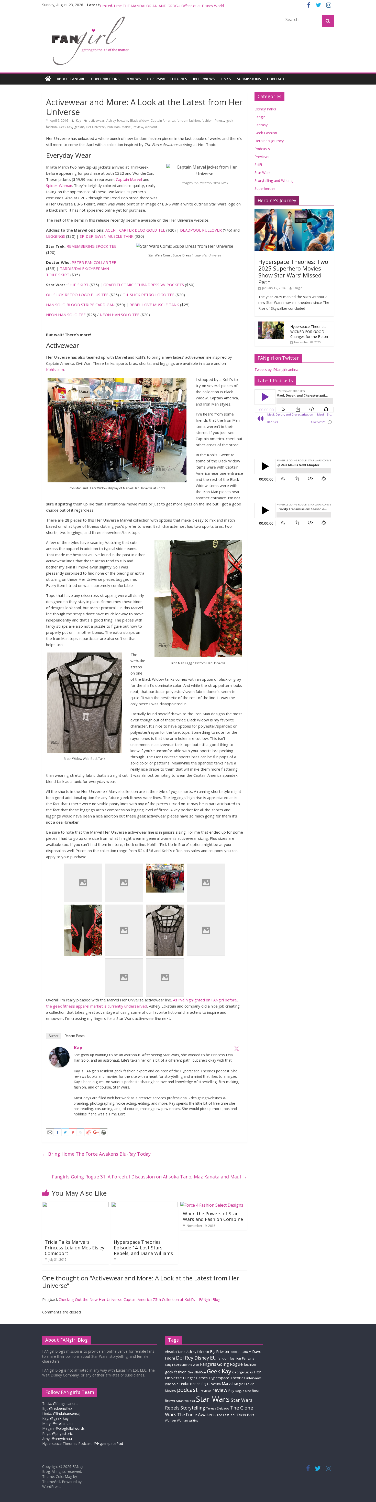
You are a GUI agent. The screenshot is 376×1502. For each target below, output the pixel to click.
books (235, 1351)
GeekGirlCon (196, 1372)
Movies (170, 1390)
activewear (96, 120)
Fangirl (260, 117)
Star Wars (263, 172)
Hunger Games (195, 1377)
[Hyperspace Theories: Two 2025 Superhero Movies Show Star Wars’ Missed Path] (294, 212)
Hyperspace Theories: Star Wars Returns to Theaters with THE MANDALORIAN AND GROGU (176, 4)
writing (193, 1420)
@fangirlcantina (66, 1403)
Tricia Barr (245, 1414)
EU (213, 1357)
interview (253, 1378)
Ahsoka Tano (175, 1351)
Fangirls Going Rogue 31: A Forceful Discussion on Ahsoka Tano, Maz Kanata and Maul (149, 1177)
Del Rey (184, 1357)
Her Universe (95, 127)
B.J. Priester (220, 1351)
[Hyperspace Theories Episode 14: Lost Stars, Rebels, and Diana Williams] (144, 1205)
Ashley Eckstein (117, 120)
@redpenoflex (60, 1408)
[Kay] (59, 1050)
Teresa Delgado (217, 1408)
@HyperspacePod (108, 1443)
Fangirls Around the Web (182, 1364)
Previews (262, 156)
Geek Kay (65, 127)
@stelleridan (62, 1423)
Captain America (163, 120)
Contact (276, 78)
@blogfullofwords (70, 1428)
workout (151, 127)
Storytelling (193, 1408)
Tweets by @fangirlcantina (276, 369)
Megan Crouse (244, 1384)
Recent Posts (74, 1036)
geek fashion (175, 1372)
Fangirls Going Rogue (221, 1364)
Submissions (249, 78)
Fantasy (261, 124)
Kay (79, 120)
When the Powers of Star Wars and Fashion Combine (213, 1216)
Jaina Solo (172, 1384)
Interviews (204, 78)
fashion (207, 120)
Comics (246, 1352)
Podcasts (262, 148)
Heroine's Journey (269, 140)
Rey (231, 1390)
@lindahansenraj (66, 1413)
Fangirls (248, 1358)
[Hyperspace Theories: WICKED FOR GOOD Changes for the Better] (271, 324)
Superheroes (265, 188)
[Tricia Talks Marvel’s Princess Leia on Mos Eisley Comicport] (75, 1205)
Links (226, 78)
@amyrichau (61, 1438)
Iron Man (113, 127)
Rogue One (243, 1391)
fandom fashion (188, 120)
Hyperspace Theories (167, 78)
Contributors (105, 78)
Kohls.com (55, 369)
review (138, 127)
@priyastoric (62, 1433)
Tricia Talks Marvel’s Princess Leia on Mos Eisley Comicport (74, 1247)
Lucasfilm (214, 1384)
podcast (187, 1389)
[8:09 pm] (115, 1259)
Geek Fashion (266, 132)
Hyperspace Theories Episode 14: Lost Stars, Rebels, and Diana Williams (143, 1247)
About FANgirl (71, 78)
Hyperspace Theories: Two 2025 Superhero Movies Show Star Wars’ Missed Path (293, 272)
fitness (219, 120)
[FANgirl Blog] (48, 79)
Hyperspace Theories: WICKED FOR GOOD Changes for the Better (309, 331)
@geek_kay (59, 1418)
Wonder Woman (176, 1420)
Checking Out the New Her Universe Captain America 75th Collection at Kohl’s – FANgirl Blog (139, 1299)
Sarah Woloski (185, 1401)
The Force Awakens (196, 1414)
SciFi (258, 164)
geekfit (79, 127)
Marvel (126, 127)
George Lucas (242, 1372)
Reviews (133, 78)
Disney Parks (265, 109)
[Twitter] (237, 1048)
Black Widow (139, 120)
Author (53, 1036)
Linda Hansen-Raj (193, 1384)
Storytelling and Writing (274, 180)
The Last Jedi (226, 1415)
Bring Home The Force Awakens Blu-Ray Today (96, 1154)
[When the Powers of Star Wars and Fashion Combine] (211, 1205)
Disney (201, 1358)
